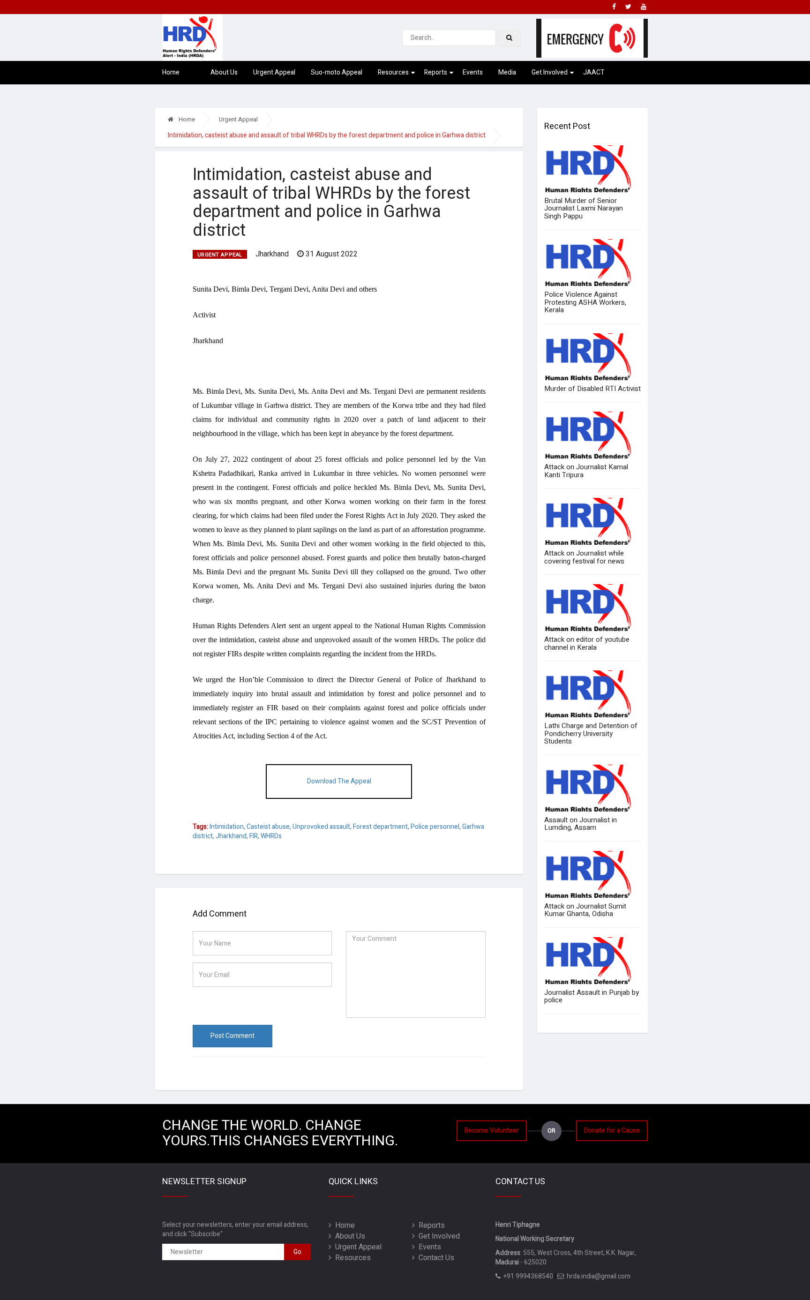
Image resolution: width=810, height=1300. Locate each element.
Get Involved (550, 72)
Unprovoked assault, (322, 827)
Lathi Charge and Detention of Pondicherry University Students (591, 733)
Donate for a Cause (612, 1130)
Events (473, 72)
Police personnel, (436, 827)
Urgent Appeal (274, 72)
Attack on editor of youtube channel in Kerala (587, 643)
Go (297, 1252)
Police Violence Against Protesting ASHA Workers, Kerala (585, 302)
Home (171, 72)
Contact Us (434, 1257)
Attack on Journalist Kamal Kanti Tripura (586, 471)
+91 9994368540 (527, 1276)
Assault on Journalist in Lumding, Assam (580, 824)
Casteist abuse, (269, 827)
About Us (224, 72)
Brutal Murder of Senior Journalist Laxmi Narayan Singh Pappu (583, 208)
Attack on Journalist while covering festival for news (584, 557)
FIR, (254, 836)
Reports (435, 72)
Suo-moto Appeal (336, 72)
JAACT (594, 72)
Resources (393, 72)
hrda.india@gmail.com (597, 1276)
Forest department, (381, 827)
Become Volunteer (492, 1130)
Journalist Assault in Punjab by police (591, 996)
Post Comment (232, 1036)
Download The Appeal (339, 781)
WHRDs (271, 836)
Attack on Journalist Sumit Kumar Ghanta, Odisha (585, 910)
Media (507, 72)
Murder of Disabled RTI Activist (592, 388)
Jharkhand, (232, 836)
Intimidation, (227, 827)
